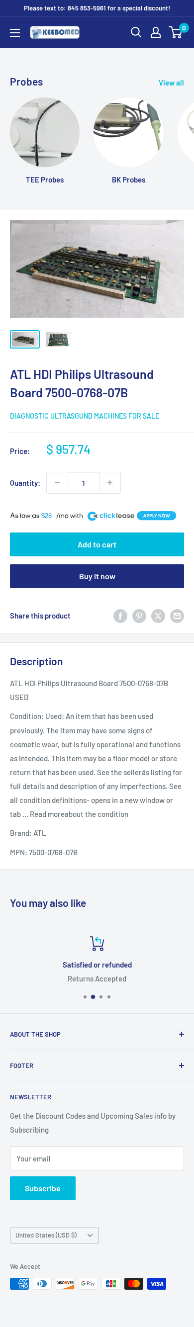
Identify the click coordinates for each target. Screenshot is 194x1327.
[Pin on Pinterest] (139, 615)
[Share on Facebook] (120, 615)
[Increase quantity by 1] (109, 482)
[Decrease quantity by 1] (57, 482)
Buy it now (97, 576)
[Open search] (136, 32)
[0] (176, 32)
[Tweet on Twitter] (158, 615)
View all (171, 82)
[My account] (156, 32)
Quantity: (25, 482)
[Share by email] (177, 615)
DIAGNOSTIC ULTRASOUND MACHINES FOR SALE (84, 416)
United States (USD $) (46, 1235)
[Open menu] (15, 33)
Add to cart (97, 544)
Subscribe (43, 1188)
